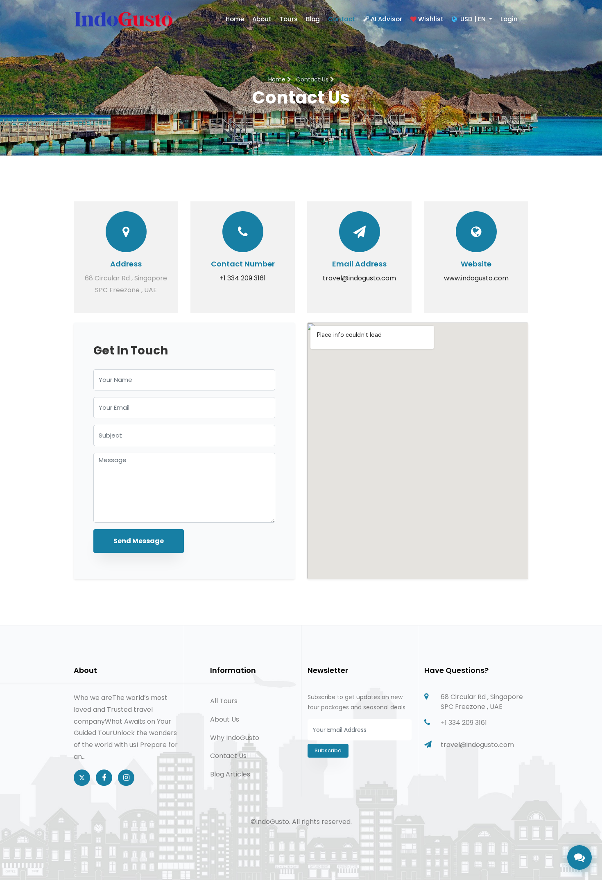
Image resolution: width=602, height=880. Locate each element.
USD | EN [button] (473, 19)
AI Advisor (386, 19)
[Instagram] (126, 777)
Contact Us (228, 755)
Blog (313, 19)
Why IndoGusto (234, 737)
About (262, 19)
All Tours (224, 701)
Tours (289, 19)
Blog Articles (230, 774)
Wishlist (431, 19)
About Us (224, 719)
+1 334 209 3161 (243, 278)
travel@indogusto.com (359, 278)
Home (235, 19)
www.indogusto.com (476, 278)
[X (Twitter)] (82, 777)
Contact (341, 19)
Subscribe (328, 750)
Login (509, 19)
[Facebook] (104, 777)
